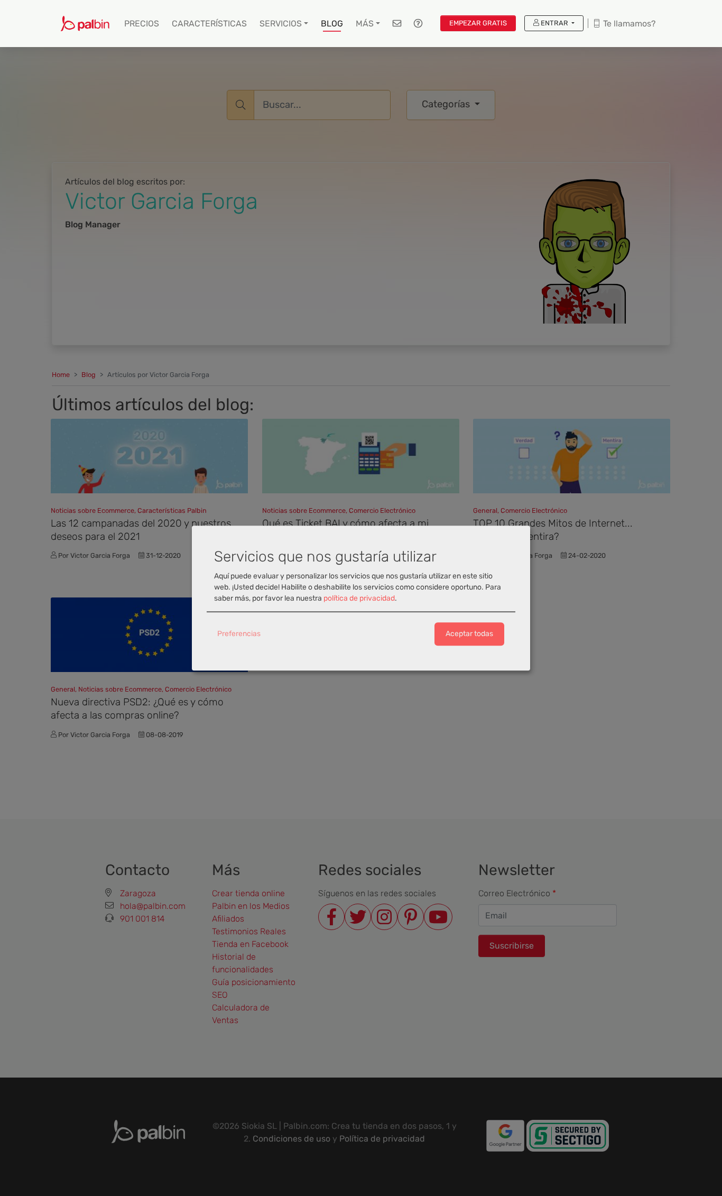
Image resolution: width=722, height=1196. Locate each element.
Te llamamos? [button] (628, 24)
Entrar (554, 23)
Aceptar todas (469, 634)
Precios (141, 24)
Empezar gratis (478, 23)
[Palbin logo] (84, 23)
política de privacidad (359, 598)
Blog (332, 24)
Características (209, 24)
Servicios (281, 24)
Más (365, 24)
